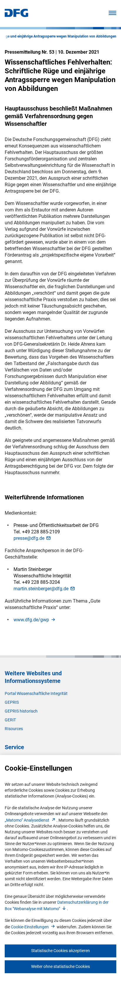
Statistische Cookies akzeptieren (60, 950)
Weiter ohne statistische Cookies (60, 966)
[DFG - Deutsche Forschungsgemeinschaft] (16, 15)
